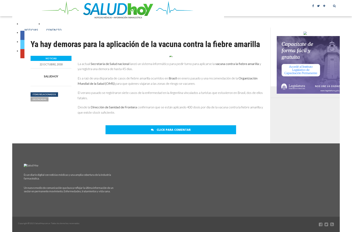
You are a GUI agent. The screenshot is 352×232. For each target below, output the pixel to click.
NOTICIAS (31, 30)
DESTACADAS (39, 99)
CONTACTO (54, 30)
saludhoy (51, 76)
